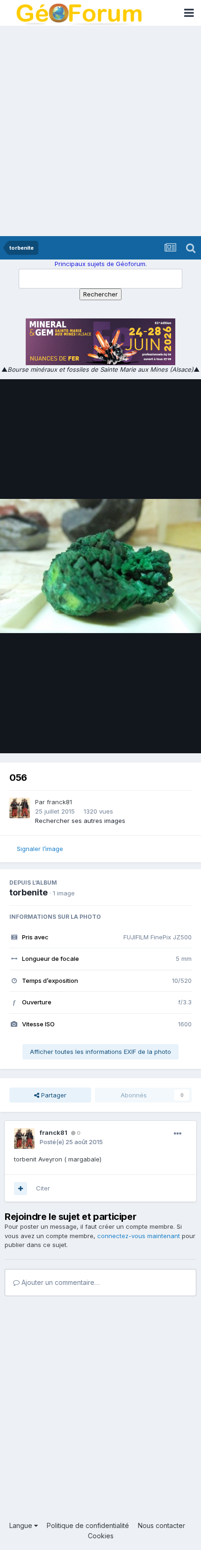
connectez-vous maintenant (138, 1236)
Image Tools (162, 736)
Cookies (101, 1536)
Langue (21, 1525)
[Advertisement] (100, 130)
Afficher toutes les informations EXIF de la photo (100, 1051)
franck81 (59, 802)
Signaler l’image (40, 848)
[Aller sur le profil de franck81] (19, 808)
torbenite (28, 892)
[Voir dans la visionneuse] (100, 566)
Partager (52, 1095)
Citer (43, 1188)
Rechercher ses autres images (80, 820)
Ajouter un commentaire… (60, 1282)
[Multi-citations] (20, 1188)
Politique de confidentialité (88, 1525)
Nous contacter (161, 1525)
